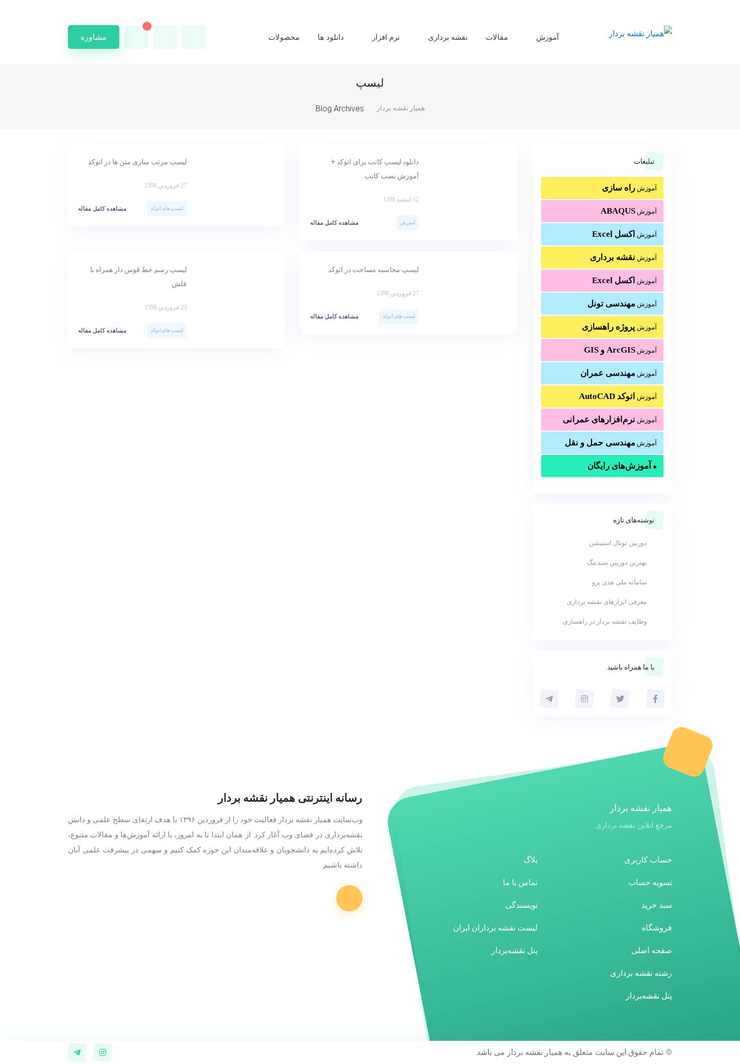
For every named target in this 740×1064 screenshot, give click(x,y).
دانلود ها (331, 37)
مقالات (497, 37)
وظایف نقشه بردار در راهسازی (605, 621)
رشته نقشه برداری (641, 973)
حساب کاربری (648, 859)
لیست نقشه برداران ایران (495, 928)
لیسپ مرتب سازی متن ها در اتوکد (137, 162)
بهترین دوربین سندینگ (617, 562)
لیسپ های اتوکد (167, 208)
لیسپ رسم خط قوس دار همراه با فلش (138, 276)
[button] (165, 37)
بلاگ (531, 859)
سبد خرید (656, 905)
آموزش (547, 37)
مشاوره (94, 37)
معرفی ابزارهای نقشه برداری (607, 602)
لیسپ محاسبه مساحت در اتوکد (373, 269)
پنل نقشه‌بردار (649, 996)
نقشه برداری (448, 37)
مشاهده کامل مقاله (334, 222)
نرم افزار (386, 37)
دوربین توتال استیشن (618, 543)
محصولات (284, 37)
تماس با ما (520, 882)
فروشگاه (657, 928)
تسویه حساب (650, 882)
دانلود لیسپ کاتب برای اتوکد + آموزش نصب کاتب (375, 169)
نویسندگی (521, 905)
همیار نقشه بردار (401, 108)
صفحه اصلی (651, 950)
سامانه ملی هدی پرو (619, 582)
